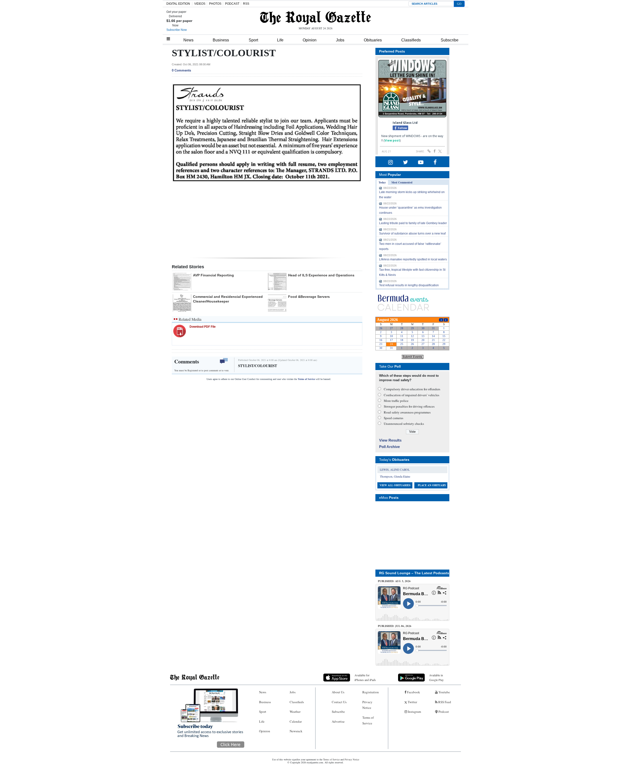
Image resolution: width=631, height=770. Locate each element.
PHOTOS (215, 3)
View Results (390, 440)
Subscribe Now (176, 30)
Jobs (340, 40)
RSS (246, 3)
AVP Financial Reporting (213, 275)
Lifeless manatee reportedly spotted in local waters (413, 259)
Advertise (338, 721)
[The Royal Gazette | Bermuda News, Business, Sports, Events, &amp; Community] (315, 18)
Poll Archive (389, 447)
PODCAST (232, 3)
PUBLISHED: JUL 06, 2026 (394, 626)
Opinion (309, 40)
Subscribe (449, 40)
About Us (338, 692)
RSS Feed (444, 702)
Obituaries (373, 40)
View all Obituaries (395, 485)
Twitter (412, 702)
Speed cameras (393, 418)
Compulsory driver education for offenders (412, 389)
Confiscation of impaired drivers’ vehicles (411, 395)
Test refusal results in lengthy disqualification (409, 285)
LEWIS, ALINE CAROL (395, 469)
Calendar (296, 721)
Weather (295, 711)
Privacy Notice (367, 705)
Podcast (443, 711)
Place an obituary (432, 485)
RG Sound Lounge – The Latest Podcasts (414, 573)
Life (280, 40)
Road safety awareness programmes (407, 412)
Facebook (413, 692)
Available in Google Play (436, 677)
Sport (253, 40)
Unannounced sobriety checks (404, 423)
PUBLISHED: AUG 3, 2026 (394, 581)
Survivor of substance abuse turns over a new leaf (412, 233)
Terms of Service (306, 379)
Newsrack (296, 731)
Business (221, 40)
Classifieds (411, 40)
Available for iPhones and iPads (365, 677)
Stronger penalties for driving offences (409, 406)
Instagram (414, 711)
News (188, 40)
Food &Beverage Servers (309, 297)
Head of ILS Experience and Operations (321, 275)
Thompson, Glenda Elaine (395, 476)
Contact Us (339, 702)
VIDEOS (199, 3)
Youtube (444, 692)
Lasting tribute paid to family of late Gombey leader (413, 223)
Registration (370, 692)
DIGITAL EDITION (178, 3)
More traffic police (396, 400)
